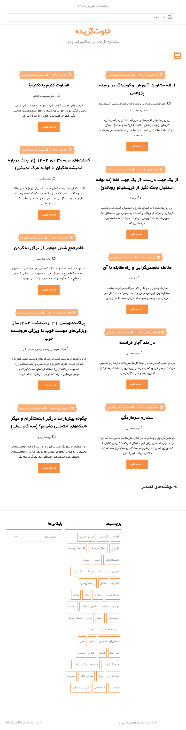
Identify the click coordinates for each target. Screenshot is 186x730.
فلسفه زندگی (90, 664)
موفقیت (114, 687)
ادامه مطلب (49, 126)
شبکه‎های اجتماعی (109, 641)
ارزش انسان (86, 536)
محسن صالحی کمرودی (33, 75)
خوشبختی (113, 618)
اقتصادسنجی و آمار (117, 104)
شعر (92, 641)
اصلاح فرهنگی (98, 548)
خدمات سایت (134, 110)
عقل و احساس (86, 652)
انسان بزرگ (93, 571)
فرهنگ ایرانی (111, 664)
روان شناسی (44, 259)
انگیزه (115, 583)
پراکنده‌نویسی (58, 349)
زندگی (26, 349)
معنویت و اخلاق (41, 96)
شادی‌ (93, 629)
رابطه (100, 618)
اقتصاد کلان (134, 104)
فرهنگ (132, 198)
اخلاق (52, 96)
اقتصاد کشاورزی (149, 104)
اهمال (103, 583)
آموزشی (103, 536)
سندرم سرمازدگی (137, 417)
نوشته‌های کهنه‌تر (157, 486)
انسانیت (77, 571)
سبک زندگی (75, 618)
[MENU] (177, 55)
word (115, 536)
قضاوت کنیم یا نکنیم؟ (49, 85)
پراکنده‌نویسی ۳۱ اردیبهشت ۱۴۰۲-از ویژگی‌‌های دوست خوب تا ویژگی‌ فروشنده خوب (49, 330)
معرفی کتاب (86, 676)
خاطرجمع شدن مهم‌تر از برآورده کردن (49, 248)
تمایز (86, 594)
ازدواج (115, 548)
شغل (82, 641)
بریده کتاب (112, 594)
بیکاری (98, 594)
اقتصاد (162, 104)
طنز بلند (114, 652)
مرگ (100, 676)
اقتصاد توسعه (77, 548)
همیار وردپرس (127, 722)
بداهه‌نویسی (87, 583)
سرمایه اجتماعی (110, 629)
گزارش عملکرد (80, 687)
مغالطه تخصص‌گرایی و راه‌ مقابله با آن (137, 267)
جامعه (33, 349)
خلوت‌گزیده (93, 31)
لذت (75, 664)
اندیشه (133, 278)
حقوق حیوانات (89, 606)
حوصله (72, 606)
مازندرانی (113, 676)
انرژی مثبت (112, 571)
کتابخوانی (99, 687)
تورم (116, 606)
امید (97, 560)
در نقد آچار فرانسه (137, 342)
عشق (102, 652)
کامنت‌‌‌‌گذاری (44, 179)
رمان (89, 618)
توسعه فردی (43, 349)
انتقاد (87, 560)
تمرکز (76, 594)
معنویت (71, 676)
